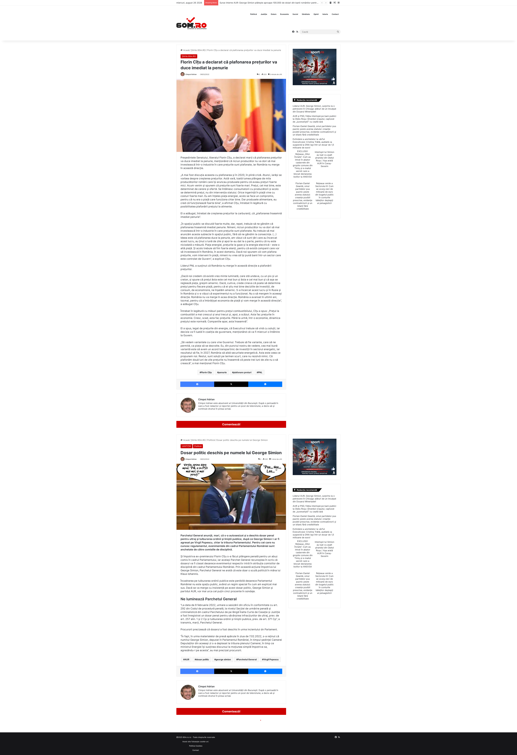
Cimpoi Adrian (191, 74)
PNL (260, 372)
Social (295, 14)
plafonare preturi (242, 372)
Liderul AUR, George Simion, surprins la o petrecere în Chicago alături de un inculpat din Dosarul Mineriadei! (314, 109)
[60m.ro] (191, 23)
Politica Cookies (195, 746)
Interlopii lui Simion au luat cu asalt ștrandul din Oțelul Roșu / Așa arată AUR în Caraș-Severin (324, 159)
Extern (273, 14)
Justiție (264, 14)
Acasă (186, 50)
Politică (253, 14)
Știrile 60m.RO (198, 50)
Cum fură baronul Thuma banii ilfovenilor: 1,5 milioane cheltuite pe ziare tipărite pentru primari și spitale (272, 2)
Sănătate (306, 14)
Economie (284, 14)
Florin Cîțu (206, 372)
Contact (335, 14)
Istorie (325, 14)
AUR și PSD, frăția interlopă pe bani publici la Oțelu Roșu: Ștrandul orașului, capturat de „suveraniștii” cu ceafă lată (314, 119)
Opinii (316, 14)
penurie (223, 372)
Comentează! (231, 424)
